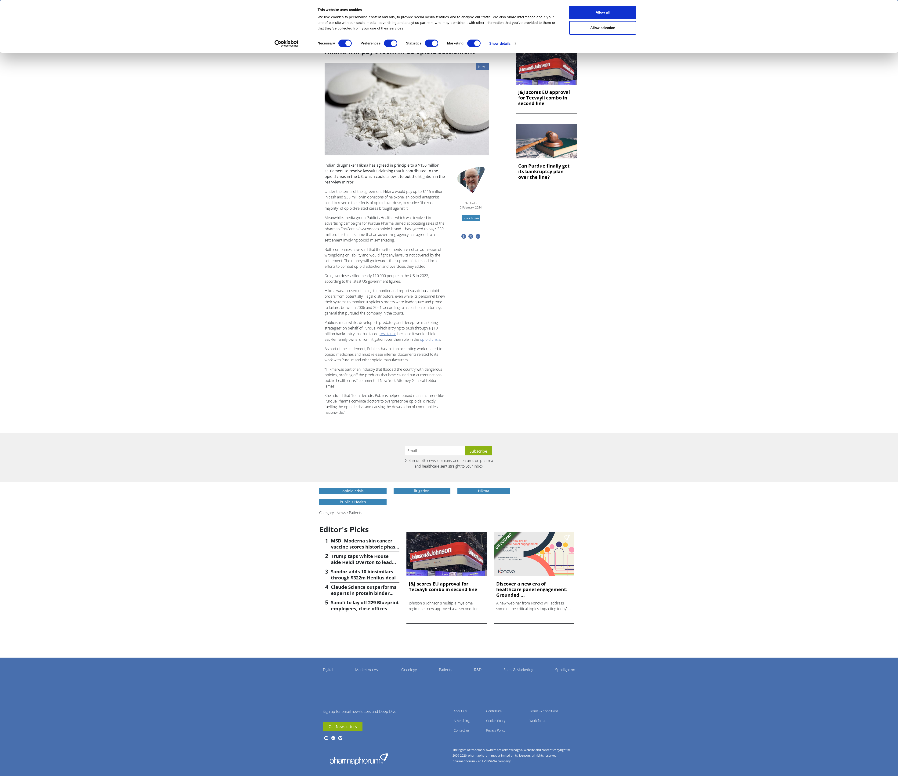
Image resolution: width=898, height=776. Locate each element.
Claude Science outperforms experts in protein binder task (363, 593)
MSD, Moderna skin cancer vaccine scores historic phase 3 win (364, 547)
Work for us (537, 720)
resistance (388, 333)
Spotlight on (565, 669)
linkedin (333, 738)
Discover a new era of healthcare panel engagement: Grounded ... (532, 589)
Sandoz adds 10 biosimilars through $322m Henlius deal (363, 574)
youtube (326, 738)
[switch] (390, 43)
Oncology (409, 669)
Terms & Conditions (543, 711)
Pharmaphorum (359, 759)
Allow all (603, 12)
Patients (445, 669)
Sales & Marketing (518, 669)
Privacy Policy (495, 730)
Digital (328, 669)
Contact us (462, 730)
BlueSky (340, 738)
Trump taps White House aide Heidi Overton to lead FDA (361, 562)
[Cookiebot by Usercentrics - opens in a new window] (286, 43)
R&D (478, 669)
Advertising (462, 720)
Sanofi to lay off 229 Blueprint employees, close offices (365, 605)
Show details (500, 43)
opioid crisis (430, 339)
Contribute (494, 711)
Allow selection (602, 28)
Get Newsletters (343, 726)
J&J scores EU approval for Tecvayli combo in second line (544, 97)
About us (460, 711)
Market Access (367, 669)
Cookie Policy (495, 720)
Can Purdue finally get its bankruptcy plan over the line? (544, 171)
